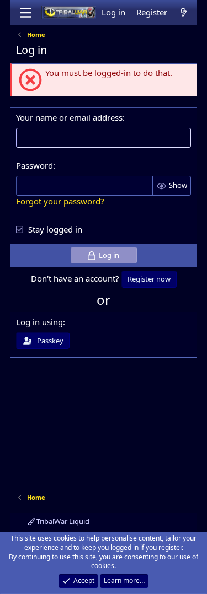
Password (34, 165)
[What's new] (183, 12)
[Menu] (26, 12)
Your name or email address (69, 117)
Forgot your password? (60, 201)
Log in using (39, 321)
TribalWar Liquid (62, 521)
